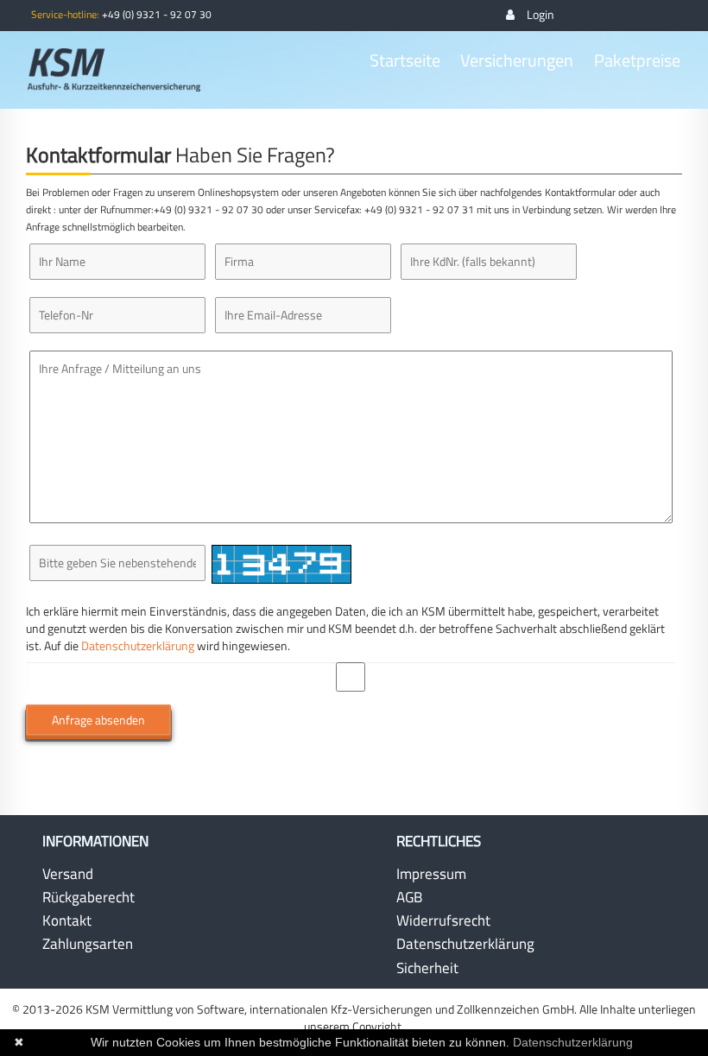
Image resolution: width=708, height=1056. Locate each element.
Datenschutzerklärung (137, 645)
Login (540, 14)
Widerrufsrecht (443, 920)
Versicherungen (516, 60)
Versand (67, 874)
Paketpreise (637, 60)
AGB (409, 897)
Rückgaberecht (88, 897)
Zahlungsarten (87, 944)
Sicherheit (427, 968)
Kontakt (67, 920)
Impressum (431, 874)
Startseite (405, 60)
